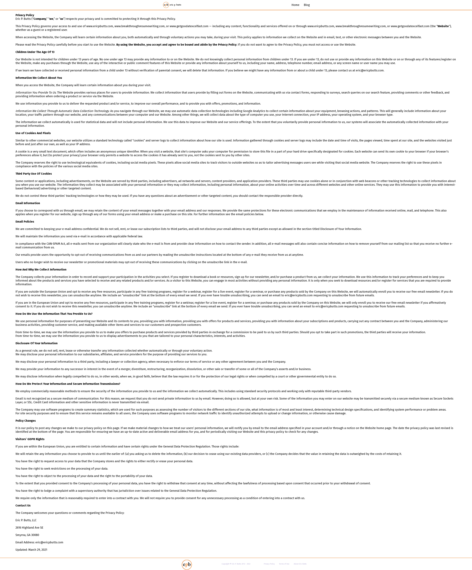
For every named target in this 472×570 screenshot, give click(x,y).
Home (295, 5)
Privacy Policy (269, 564)
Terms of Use (284, 564)
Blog (307, 5)
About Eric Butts (300, 564)
